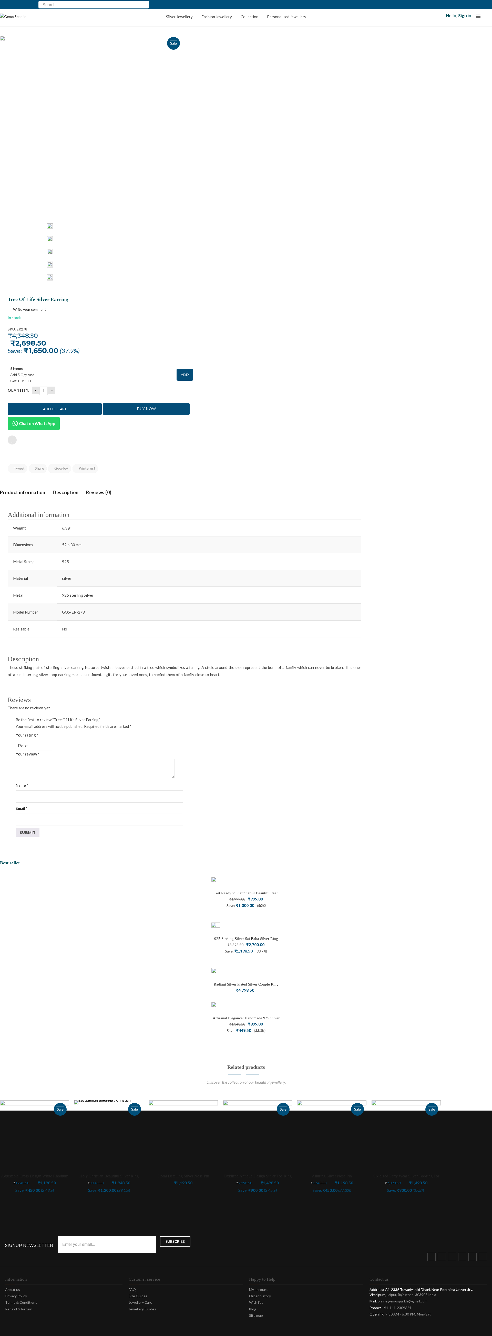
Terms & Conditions (21, 1302)
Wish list (256, 1302)
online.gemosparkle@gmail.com (402, 1301)
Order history (260, 1296)
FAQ (132, 1289)
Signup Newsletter (29, 1246)
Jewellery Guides (142, 1309)
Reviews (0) (98, 492)
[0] (489, 17)
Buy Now (146, 409)
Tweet (19, 468)
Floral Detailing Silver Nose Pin (183, 1176)
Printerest (86, 468)
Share (39, 468)
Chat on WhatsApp (36, 423)
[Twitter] (443, 1258)
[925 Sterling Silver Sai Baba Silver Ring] (215, 927)
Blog (252, 1309)
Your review (27, 754)
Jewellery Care (140, 1302)
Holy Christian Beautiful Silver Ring (109, 1176)
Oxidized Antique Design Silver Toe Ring (258, 1176)
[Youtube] (473, 1258)
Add (185, 374)
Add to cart (54, 409)
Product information (22, 492)
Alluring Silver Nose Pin (332, 1176)
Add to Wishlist (12, 440)
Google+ (61, 468)
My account (258, 1289)
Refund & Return (18, 1309)
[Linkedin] (484, 1258)
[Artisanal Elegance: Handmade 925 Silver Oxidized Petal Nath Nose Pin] (215, 1006)
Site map (256, 1315)
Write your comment (29, 309)
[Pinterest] (453, 1258)
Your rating (27, 735)
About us (12, 1289)
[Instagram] (463, 1258)
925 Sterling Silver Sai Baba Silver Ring (246, 939)
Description (66, 492)
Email (21, 808)
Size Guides (138, 1296)
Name (22, 785)
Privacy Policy (16, 1296)
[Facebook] (432, 1258)
